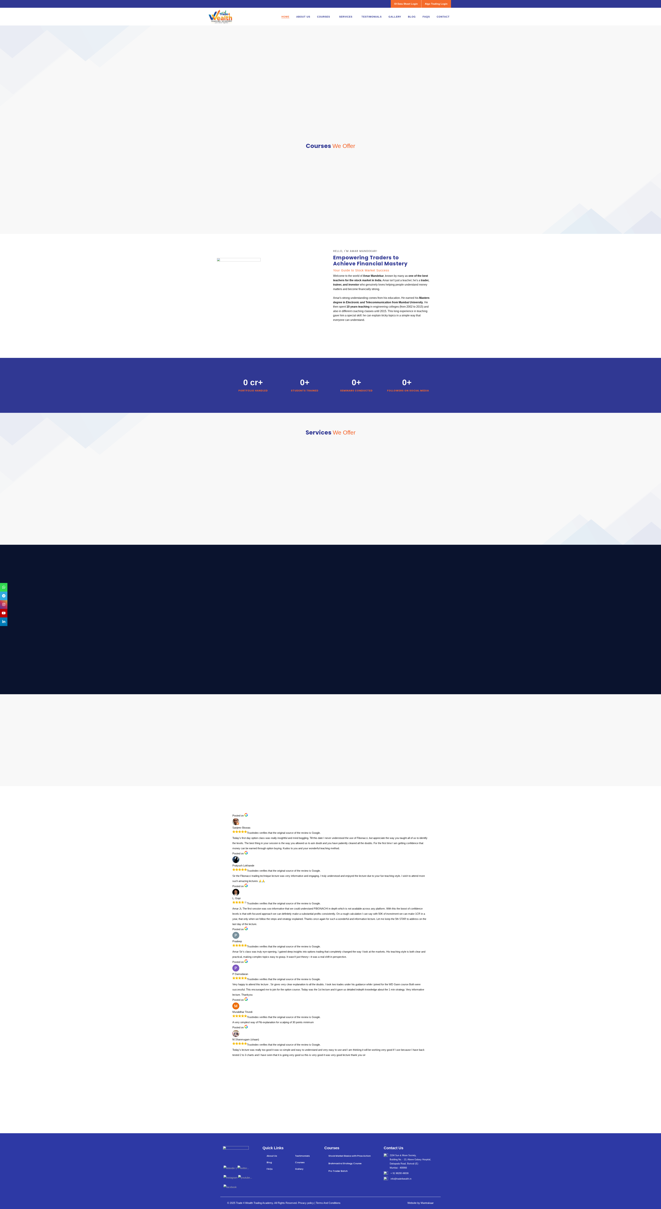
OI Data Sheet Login (406, 3)
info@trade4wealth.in (401, 1178)
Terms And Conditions (327, 1202)
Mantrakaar (427, 1202)
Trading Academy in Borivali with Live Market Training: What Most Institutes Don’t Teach (329, 779)
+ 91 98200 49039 (399, 1173)
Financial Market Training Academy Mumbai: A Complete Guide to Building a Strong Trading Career (399, 781)
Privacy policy (306, 1202)
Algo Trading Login (436, 3)
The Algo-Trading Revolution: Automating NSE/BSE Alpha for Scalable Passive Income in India (261, 781)
